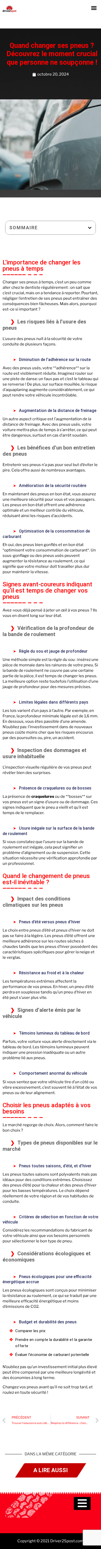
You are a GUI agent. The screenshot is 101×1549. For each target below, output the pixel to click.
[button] (94, 7)
